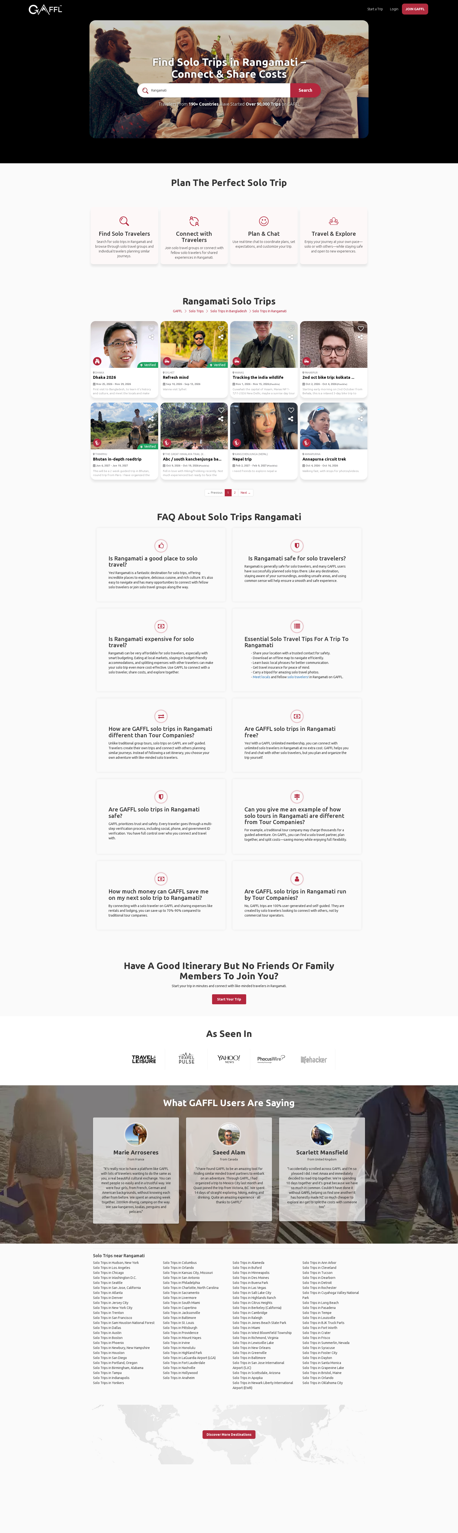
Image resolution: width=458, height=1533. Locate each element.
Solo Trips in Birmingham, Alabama (118, 1368)
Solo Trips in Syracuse (318, 1348)
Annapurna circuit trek (324, 459)
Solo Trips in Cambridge (250, 1313)
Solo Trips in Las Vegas (249, 1288)
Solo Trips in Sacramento (181, 1293)
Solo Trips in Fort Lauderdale (184, 1363)
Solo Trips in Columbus (180, 1263)
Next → (246, 492)
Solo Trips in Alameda (248, 1263)
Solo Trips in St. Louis (178, 1323)
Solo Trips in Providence (180, 1333)
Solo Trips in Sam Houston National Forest (124, 1323)
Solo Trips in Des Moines (251, 1278)
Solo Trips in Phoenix (108, 1343)
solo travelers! (298, 677)
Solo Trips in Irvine (176, 1343)
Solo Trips (196, 311)
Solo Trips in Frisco (316, 1338)
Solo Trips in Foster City (319, 1353)
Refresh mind (176, 377)
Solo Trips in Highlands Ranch (254, 1298)
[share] (152, 337)
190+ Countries (203, 104)
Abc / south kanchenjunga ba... (192, 459)
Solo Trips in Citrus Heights (252, 1303)
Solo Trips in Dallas (107, 1328)
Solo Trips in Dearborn (318, 1278)
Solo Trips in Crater (316, 1333)
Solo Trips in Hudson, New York (116, 1263)
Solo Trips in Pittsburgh (180, 1328)
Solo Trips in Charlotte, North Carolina (191, 1288)
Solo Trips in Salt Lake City (252, 1293)
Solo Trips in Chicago (108, 1273)
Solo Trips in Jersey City (110, 1303)
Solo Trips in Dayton (317, 1358)
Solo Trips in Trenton (108, 1313)
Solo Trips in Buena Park (250, 1283)
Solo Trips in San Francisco (112, 1318)
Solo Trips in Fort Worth (319, 1328)
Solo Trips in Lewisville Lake (253, 1343)
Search (305, 90)
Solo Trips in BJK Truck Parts (323, 1323)
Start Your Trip (229, 999)
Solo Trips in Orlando (178, 1268)
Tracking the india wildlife (258, 377)
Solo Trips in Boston (108, 1338)
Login (394, 9)
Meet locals (261, 677)
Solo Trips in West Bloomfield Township (262, 1333)
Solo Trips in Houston (109, 1353)
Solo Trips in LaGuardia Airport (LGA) (189, 1358)
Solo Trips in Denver (108, 1298)
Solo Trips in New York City (112, 1308)
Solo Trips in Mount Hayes (182, 1338)
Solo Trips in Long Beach (320, 1303)
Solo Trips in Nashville (179, 1368)
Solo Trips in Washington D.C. (114, 1278)
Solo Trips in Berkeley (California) (257, 1308)
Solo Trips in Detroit (317, 1283)
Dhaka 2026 (104, 377)
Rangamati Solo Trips (229, 301)
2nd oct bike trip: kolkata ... (328, 377)
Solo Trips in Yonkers (108, 1383)
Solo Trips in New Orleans (252, 1348)
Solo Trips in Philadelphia (181, 1283)
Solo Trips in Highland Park (182, 1353)
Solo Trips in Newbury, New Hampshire (121, 1348)
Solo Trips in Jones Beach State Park (259, 1323)
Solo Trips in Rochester (319, 1288)
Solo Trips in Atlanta (108, 1293)
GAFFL (177, 311)
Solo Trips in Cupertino (180, 1308)
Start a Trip (375, 9)
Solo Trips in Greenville (250, 1353)
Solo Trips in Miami (246, 1328)
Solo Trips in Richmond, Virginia (255, 1338)
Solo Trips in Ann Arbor (319, 1263)
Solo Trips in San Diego (110, 1358)
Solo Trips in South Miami (181, 1303)
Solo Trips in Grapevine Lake (323, 1368)
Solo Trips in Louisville (318, 1318)
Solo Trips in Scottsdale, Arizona (256, 1373)
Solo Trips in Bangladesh (228, 311)
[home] (45, 9)
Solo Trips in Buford (247, 1268)
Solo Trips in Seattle (108, 1283)
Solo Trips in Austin (107, 1333)
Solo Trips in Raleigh (247, 1318)
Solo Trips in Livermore (180, 1298)
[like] (152, 328)
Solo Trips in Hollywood (180, 1373)
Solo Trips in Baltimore (179, 1318)
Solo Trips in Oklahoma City (322, 1383)
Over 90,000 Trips (263, 104)
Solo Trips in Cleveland (319, 1268)
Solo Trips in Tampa (107, 1373)
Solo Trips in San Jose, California (117, 1288)
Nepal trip (242, 459)
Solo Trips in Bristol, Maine (322, 1373)
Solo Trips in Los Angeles (111, 1268)
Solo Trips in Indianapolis (111, 1378)
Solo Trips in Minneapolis (251, 1273)
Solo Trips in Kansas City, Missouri (188, 1273)
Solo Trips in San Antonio (181, 1278)
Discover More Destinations (229, 1434)
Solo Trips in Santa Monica (321, 1363)
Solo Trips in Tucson (317, 1273)
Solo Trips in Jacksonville (181, 1313)
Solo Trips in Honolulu (179, 1348)
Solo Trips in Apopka (248, 1378)
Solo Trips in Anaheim (179, 1378)
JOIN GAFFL (415, 9)
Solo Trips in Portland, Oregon (115, 1363)
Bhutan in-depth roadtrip (117, 459)
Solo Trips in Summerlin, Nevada (325, 1343)
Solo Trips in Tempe (317, 1313)
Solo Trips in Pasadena (319, 1308)
